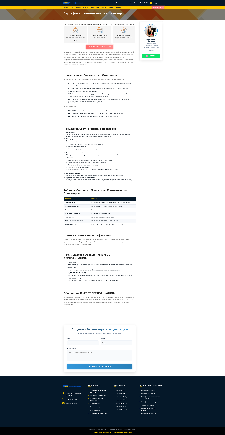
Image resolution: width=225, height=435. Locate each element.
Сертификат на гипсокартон (149, 402)
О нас (72, 7)
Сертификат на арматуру (149, 390)
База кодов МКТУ (121, 390)
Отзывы (111, 7)
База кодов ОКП (121, 400)
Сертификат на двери (147, 405)
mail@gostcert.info (158, 3)
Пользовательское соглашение (123, 433)
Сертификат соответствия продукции (98, 391)
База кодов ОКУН (121, 406)
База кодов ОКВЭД (121, 397)
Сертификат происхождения (98, 413)
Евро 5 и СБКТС (95, 404)
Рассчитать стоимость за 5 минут (99, 47)
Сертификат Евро (95, 407)
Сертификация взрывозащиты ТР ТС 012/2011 (150, 398)
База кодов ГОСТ (121, 394)
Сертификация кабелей (148, 413)
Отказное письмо (95, 410)
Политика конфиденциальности (102, 433)
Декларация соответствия (98, 396)
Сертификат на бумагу (148, 394)
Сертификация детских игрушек (148, 409)
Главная (66, 7)
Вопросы (104, 7)
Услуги (78, 7)
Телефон (103, 338)
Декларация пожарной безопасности (96, 400)
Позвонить (152, 56)
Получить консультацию (100, 366)
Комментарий (71, 348)
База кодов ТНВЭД (121, 410)
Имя (68, 338)
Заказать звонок (94, 7)
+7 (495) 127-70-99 (143, 3)
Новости (85, 7)
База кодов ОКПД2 (121, 403)
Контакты (118, 7)
